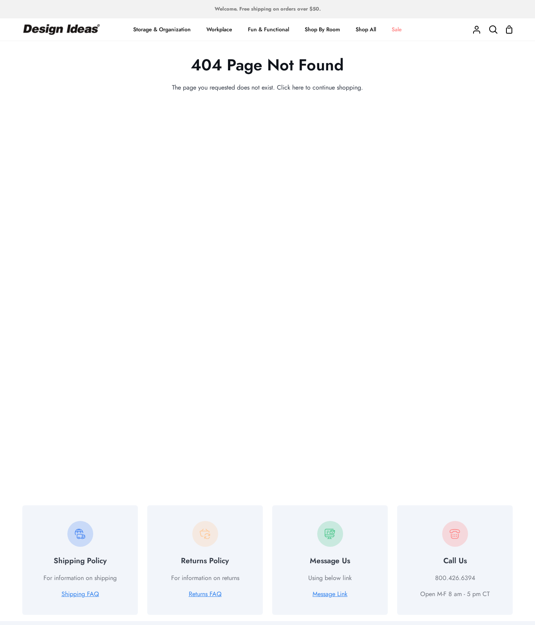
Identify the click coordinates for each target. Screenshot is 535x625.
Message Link (330, 593)
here (298, 87)
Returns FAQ (205, 593)
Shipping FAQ (80, 593)
